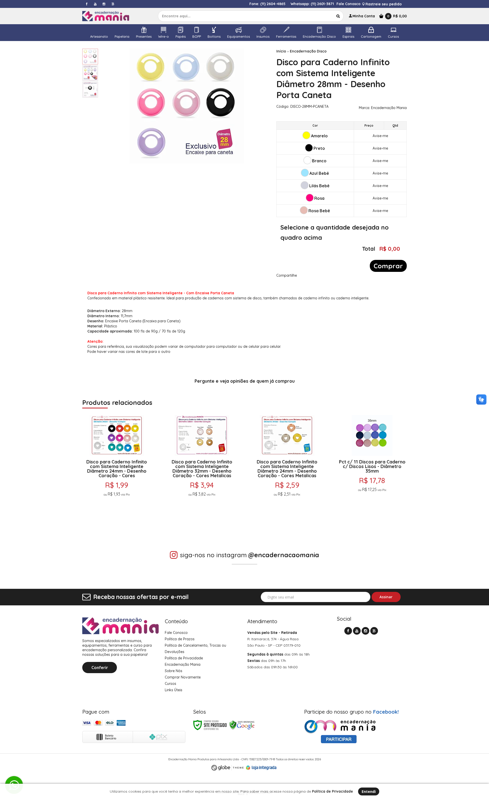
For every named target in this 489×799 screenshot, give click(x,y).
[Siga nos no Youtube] (95, 4)
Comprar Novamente (183, 677)
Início (281, 51)
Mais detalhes (116, 506)
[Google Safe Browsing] (242, 725)
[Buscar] (338, 16)
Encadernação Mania (389, 107)
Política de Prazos (180, 639)
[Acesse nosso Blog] (112, 4)
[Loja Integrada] (261, 767)
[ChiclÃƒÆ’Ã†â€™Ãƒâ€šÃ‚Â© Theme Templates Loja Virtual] (227, 768)
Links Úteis (173, 690)
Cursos (170, 683)
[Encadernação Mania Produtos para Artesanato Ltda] (110, 16)
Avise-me (380, 136)
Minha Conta (363, 16)
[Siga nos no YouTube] (357, 631)
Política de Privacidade (184, 658)
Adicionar (136, 518)
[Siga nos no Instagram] (104, 4)
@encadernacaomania (283, 555)
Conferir (99, 667)
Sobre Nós (173, 671)
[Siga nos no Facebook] (86, 4)
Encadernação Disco (308, 51)
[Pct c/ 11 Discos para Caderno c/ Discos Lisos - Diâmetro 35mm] (372, 470)
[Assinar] (386, 597)
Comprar (388, 266)
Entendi (369, 791)
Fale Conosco (348, 4)
